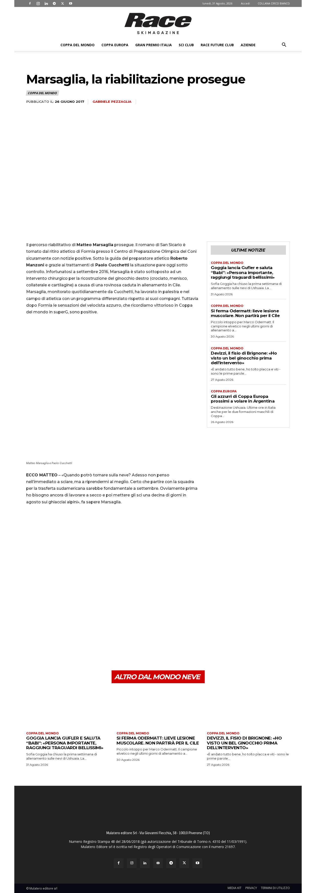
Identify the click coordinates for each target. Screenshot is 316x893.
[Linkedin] (46, 3)
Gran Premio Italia (153, 45)
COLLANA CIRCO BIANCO (274, 3)
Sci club (186, 45)
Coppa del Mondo (77, 45)
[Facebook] (30, 3)
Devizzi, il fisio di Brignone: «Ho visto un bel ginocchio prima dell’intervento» (244, 358)
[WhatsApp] (65, 647)
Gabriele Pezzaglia (112, 102)
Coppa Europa (114, 45)
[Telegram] (54, 3)
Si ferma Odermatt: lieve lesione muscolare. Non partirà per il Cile (245, 313)
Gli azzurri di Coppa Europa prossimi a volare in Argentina (243, 399)
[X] (62, 3)
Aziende (248, 45)
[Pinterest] (54, 647)
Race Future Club (217, 45)
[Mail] (158, 863)
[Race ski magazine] (158, 23)
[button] (284, 45)
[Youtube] (70, 3)
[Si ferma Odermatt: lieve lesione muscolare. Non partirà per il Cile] (158, 708)
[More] (77, 647)
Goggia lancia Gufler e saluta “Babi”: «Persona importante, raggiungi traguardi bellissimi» (243, 272)
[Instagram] (38, 3)
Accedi (245, 3)
